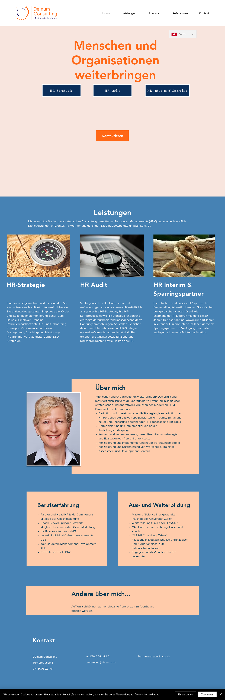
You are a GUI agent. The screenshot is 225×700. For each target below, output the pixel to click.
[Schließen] (221, 694)
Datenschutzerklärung (147, 694)
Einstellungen (185, 694)
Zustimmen (207, 694)
